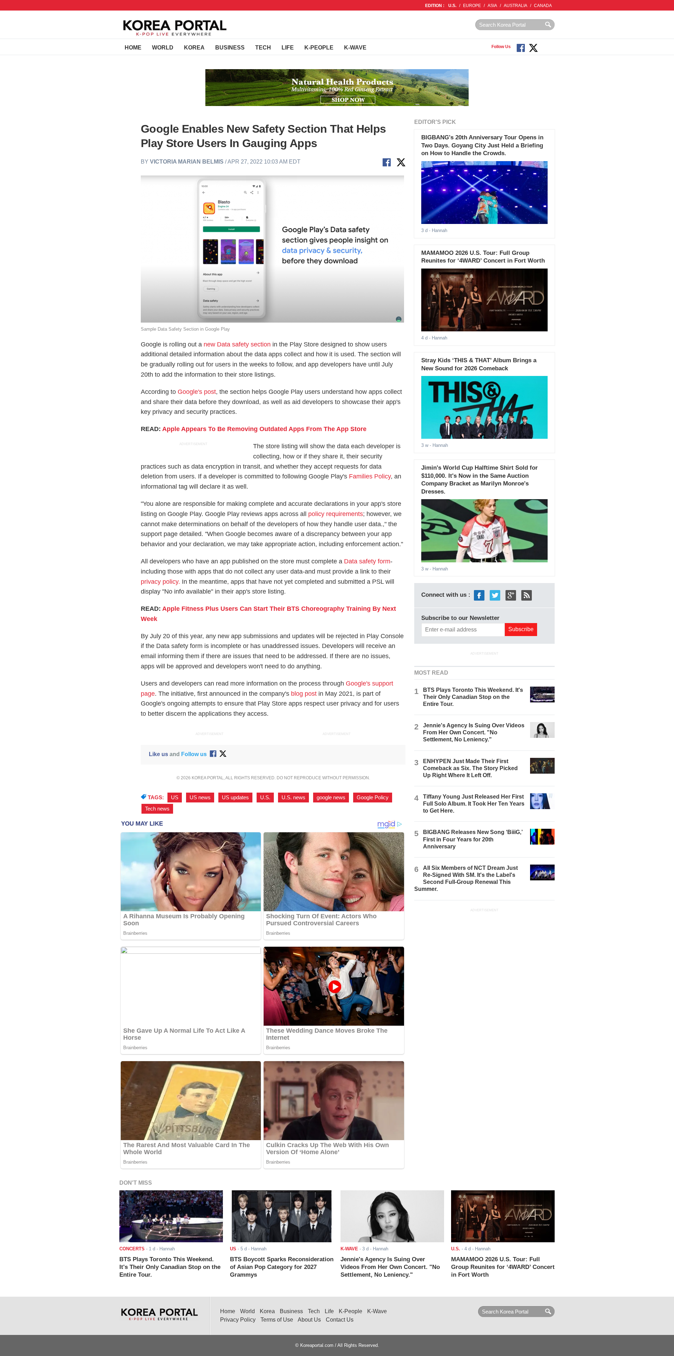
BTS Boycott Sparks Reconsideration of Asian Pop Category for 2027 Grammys (281, 1267)
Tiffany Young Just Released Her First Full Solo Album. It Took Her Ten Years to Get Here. (473, 804)
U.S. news (293, 797)
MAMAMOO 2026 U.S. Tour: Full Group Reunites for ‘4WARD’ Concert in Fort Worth (503, 1267)
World (162, 48)
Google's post (197, 391)
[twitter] (495, 595)
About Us (309, 1320)
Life (288, 48)
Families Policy (370, 476)
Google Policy (373, 797)
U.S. (452, 5)
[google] (511, 595)
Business (230, 48)
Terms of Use (276, 1320)
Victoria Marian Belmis (187, 162)
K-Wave (355, 48)
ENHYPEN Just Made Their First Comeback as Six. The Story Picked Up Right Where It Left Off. (470, 768)
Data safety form (367, 561)
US (174, 797)
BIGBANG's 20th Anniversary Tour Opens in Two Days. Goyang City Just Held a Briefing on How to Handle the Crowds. (482, 145)
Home (133, 48)
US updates (235, 797)
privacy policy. (160, 581)
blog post (304, 693)
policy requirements (335, 513)
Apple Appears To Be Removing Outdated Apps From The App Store (264, 428)
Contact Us (339, 1320)
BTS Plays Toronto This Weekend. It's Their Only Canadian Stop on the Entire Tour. (473, 697)
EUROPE (472, 5)
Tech (263, 48)
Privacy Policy (238, 1320)
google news (331, 797)
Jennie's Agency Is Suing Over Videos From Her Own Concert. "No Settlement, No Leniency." (473, 732)
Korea (194, 48)
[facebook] (479, 595)
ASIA (492, 5)
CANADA (543, 5)
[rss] (527, 595)
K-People (318, 48)
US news (200, 797)
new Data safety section (237, 344)
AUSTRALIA (515, 5)
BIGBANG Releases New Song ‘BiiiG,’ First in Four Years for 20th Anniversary (472, 839)
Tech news (157, 809)
